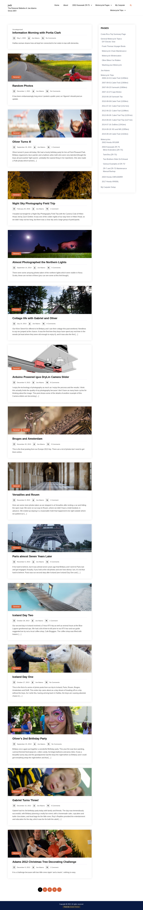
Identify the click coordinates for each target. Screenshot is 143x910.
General (16, 77)
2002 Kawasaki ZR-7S (81, 5)
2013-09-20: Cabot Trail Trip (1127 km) (117, 120)
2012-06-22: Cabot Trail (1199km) (115, 111)
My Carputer (120, 5)
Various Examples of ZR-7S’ (114, 164)
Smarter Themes (74, 907)
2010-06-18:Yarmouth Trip (112, 97)
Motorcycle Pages (102, 5)
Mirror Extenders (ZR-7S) (113, 150)
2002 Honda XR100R (110, 142)
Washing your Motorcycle (112, 65)
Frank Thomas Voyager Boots (113, 46)
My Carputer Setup (108, 187)
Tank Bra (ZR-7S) (110, 155)
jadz (10, 5)
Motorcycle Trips (116, 10)
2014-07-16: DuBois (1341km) (114, 125)
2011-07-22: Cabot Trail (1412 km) (115, 106)
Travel (25, 430)
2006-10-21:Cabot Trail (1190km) (115, 78)
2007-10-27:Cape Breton (112, 92)
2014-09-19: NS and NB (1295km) (115, 129)
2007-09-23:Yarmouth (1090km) (114, 87)
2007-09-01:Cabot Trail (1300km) (115, 83)
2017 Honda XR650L (110, 182)
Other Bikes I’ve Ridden (111, 60)
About (65, 5)
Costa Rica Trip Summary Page (113, 34)
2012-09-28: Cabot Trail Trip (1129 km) (117, 115)
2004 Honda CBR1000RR (112, 177)
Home (56, 5)
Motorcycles (105, 139)
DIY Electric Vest (108, 42)
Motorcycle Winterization (111, 56)
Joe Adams (105, 70)
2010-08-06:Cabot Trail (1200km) (115, 101)
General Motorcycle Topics (111, 39)
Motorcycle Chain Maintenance (114, 51)
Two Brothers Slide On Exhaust (115, 159)
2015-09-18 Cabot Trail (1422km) (115, 134)
